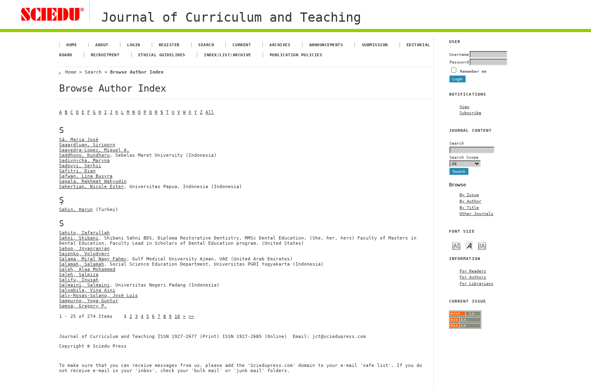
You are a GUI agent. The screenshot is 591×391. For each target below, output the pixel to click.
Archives (279, 44)
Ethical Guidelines (161, 54)
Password (459, 61)
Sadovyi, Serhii (80, 165)
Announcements (326, 44)
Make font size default (469, 245)
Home (71, 44)
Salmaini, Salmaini (84, 285)
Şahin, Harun (76, 209)
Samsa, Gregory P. (83, 306)
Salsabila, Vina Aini (87, 290)
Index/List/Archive (227, 54)
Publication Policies (296, 54)
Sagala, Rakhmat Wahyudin (93, 181)
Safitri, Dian (77, 171)
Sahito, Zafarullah (84, 232)
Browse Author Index (137, 72)
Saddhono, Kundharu (84, 155)
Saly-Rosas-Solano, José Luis (98, 295)
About (102, 44)
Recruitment (105, 54)
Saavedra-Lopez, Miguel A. (94, 150)
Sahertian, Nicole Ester (91, 186)
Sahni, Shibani (78, 238)
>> (191, 316)
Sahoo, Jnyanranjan (84, 248)
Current (241, 44)
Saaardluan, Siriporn (87, 144)
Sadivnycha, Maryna (84, 160)
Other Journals (476, 213)
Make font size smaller (456, 245)
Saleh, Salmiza (78, 274)
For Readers (473, 270)
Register (169, 44)
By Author (470, 201)
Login (133, 44)
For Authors (473, 276)
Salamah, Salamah (81, 264)
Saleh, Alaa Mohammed (87, 269)
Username (459, 54)
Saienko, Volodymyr (84, 253)
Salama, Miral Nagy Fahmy (93, 259)
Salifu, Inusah (78, 280)
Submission (375, 44)
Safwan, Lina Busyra (86, 176)
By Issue (469, 194)
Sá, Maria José (78, 139)
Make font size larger (482, 245)
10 (177, 316)
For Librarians (476, 283)
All (209, 112)
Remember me (473, 71)
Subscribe (470, 112)
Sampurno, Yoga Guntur (88, 300)
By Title (469, 207)
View (464, 106)
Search (206, 44)
